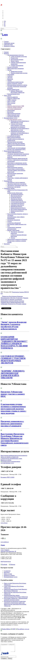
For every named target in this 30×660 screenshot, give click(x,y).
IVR (8, 226)
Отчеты (9, 221)
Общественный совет (13, 115)
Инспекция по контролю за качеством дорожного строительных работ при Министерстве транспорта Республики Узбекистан (15, 603)
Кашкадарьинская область (18, 208)
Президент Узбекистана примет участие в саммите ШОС (13, 394)
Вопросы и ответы (9, 46)
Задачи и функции (12, 67)
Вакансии (10, 79)
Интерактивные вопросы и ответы (17, 85)
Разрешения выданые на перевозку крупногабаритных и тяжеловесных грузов (20, 133)
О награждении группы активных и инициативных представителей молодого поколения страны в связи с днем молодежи (13, 408)
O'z (5, 21)
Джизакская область (16, 199)
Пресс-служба (11, 101)
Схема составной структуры (19, 56)
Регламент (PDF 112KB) (7, 477)
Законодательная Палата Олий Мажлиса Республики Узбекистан (15, 590)
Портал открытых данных (14, 83)
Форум (9, 104)
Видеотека (10, 112)
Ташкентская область (17, 200)
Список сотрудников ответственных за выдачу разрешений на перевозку (18, 125)
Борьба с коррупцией (13, 230)
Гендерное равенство (13, 116)
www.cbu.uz (4, 523)
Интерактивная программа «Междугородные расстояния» (16, 142)
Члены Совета (15, 61)
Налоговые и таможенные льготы (17, 163)
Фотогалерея (11, 110)
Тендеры (9, 176)
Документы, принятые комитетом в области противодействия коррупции (18, 234)
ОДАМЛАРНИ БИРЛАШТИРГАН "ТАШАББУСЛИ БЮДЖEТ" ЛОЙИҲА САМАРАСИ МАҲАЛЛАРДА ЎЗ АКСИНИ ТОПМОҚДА (14, 342)
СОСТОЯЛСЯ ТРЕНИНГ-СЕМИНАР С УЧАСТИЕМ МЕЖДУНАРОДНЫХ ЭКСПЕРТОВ (13, 359)
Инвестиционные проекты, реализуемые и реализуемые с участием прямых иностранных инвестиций (16, 170)
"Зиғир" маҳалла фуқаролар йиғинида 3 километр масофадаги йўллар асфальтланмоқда (13, 325)
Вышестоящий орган (13, 89)
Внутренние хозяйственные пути (16, 224)
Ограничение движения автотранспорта (14, 228)
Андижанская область (17, 194)
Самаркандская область (17, 205)
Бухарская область (16, 197)
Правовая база (8, 181)
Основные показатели (13, 220)
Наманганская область (17, 211)
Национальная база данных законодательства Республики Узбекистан (16, 596)
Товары (9, 80)
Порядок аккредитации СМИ (15, 106)
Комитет (6, 53)
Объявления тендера (16, 71)
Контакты (7, 244)
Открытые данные (9, 188)
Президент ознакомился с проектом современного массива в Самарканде (12, 423)
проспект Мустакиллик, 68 (8, 551)
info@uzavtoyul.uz (6, 561)
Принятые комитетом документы (16, 184)
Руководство (14, 58)
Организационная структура (15, 55)
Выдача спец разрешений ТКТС (16, 149)
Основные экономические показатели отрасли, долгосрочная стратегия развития (18, 155)
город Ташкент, (5, 550)
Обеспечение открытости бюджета (17, 239)
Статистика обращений (14, 223)
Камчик (13, 212)
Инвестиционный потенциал (12, 151)
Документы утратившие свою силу (17, 185)
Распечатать (15, 292)
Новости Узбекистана (13, 98)
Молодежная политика (13, 113)
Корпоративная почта (13, 94)
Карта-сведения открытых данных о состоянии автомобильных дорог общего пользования (17, 216)
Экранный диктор (9, 43)
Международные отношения (15, 68)
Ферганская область (16, 196)
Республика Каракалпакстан (19, 209)
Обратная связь (8, 44)
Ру (4, 24)
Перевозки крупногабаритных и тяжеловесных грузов (20, 121)
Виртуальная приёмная (13, 137)
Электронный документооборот (16, 148)
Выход (10, 658)
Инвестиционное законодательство (17, 158)
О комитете (7, 571)
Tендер (9, 70)
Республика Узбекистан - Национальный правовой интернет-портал (15, 599)
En (5, 25)
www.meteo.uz (5, 542)
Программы (10, 74)
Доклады (9, 77)
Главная (6, 41)
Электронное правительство (15, 82)
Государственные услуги (14, 119)
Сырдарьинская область (17, 203)
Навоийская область (16, 206)
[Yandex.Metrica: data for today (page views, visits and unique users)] (5, 629)
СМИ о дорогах (11, 100)
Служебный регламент (13, 136)
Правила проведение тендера (19, 73)
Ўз (4, 22)
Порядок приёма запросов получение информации (14, 108)
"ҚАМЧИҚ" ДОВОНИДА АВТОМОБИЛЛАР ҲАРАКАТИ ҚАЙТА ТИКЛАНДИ (12, 374)
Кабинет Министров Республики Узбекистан (17, 91)
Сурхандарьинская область (18, 202)
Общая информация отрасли (15, 152)
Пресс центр (7, 95)
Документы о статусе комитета (16, 182)
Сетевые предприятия (17, 65)
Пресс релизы (11, 103)
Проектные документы (13, 187)
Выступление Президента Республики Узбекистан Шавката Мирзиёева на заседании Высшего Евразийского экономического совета (14, 439)
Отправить (4, 658)
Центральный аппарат (17, 59)
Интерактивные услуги (10, 118)
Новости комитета (12, 97)
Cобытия (9, 76)
